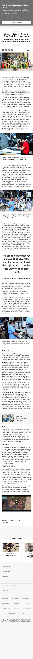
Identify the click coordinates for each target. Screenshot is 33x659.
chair (8, 119)
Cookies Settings (16, 17)
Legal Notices (6, 576)
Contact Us (5, 590)
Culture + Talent (5, 522)
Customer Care (6, 571)
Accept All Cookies (16, 22)
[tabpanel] (16, 62)
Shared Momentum (11, 555)
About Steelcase (6, 566)
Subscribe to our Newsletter (9, 585)
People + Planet (16, 32)
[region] (16, 13)
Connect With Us (7, 581)
